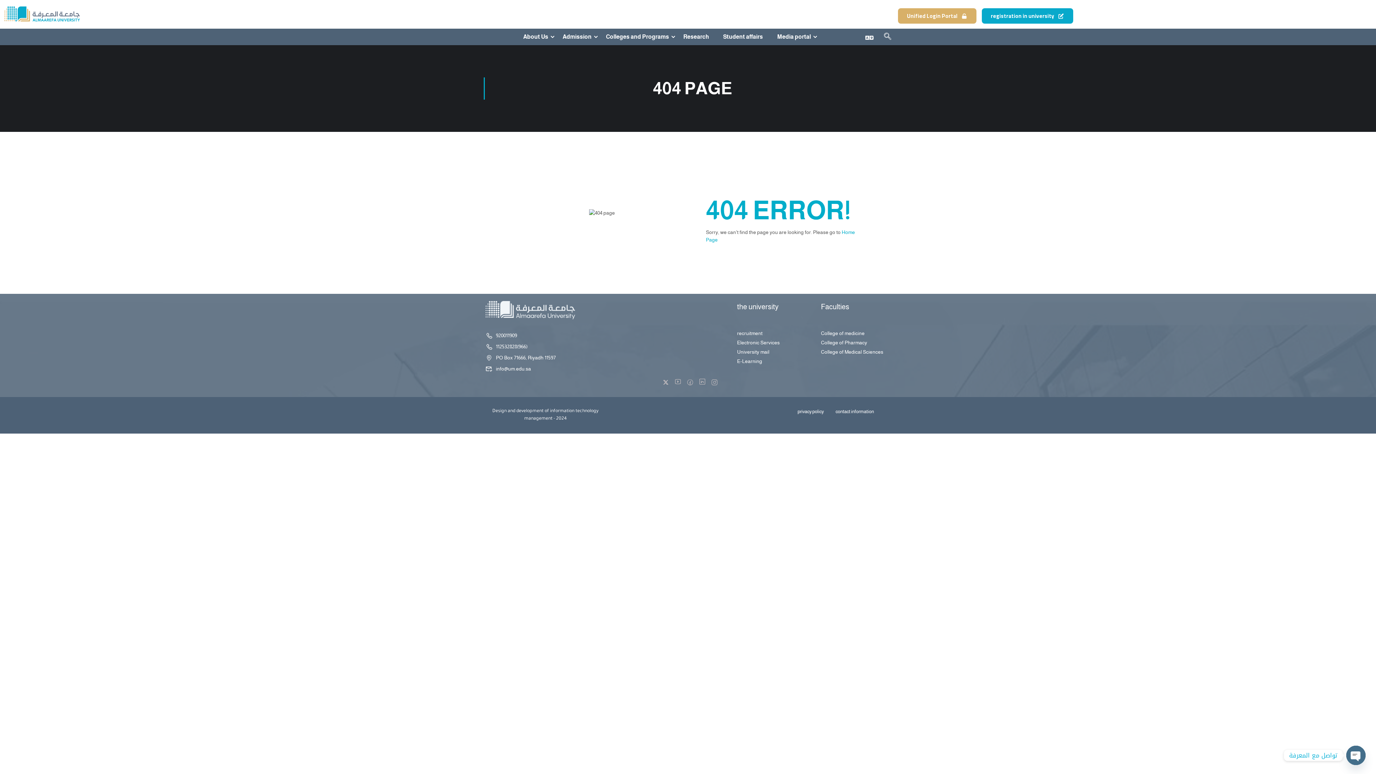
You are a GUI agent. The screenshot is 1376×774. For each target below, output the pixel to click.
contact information (855, 411)
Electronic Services (758, 342)
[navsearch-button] (887, 37)
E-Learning (749, 361)
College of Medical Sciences (852, 352)
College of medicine (843, 333)
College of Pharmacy (844, 342)
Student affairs (743, 37)
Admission (577, 37)
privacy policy (811, 411)
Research (696, 37)
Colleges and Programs (637, 37)
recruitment (750, 333)
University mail (753, 352)
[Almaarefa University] (42, 14)
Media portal (794, 37)
